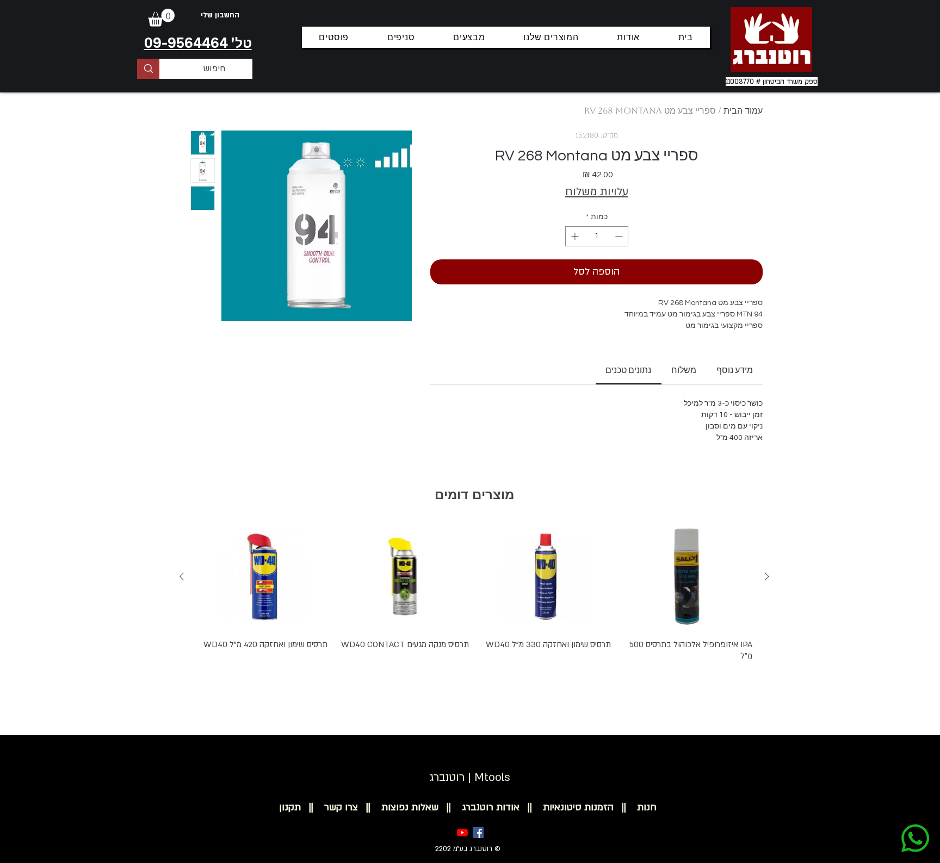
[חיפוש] (148, 69)
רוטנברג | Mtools (469, 777)
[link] (628, 370)
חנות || (635, 807)
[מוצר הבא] (181, 576)
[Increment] (573, 236)
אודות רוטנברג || (479, 807)
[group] (474, 607)
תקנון (290, 807)
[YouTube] (462, 832)
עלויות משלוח (596, 191)
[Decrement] (620, 236)
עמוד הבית (743, 110)
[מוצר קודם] (767, 576)
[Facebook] (478, 832)
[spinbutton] (596, 236)
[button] (161, 18)
